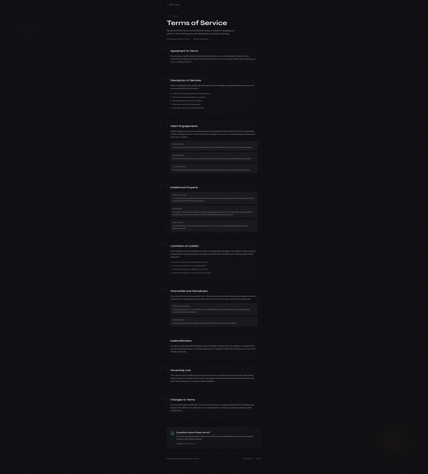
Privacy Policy (248, 459)
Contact (258, 459)
